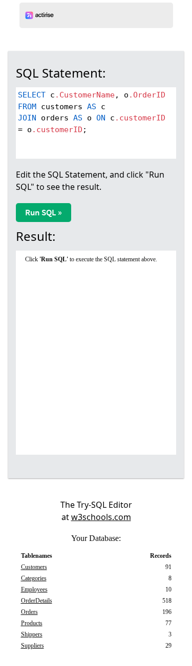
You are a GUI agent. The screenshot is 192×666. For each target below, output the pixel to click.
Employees (34, 589)
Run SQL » (43, 212)
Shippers (31, 634)
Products (31, 623)
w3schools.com (101, 517)
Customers (34, 567)
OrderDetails (36, 600)
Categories (34, 578)
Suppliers (32, 645)
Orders (29, 611)
